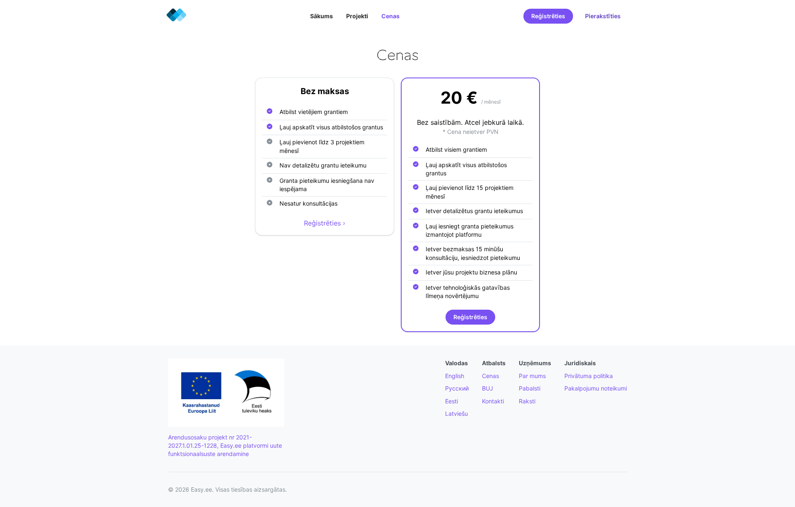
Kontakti (493, 401)
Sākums (321, 15)
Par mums (532, 375)
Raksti (527, 401)
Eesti (451, 401)
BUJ (487, 388)
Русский (457, 388)
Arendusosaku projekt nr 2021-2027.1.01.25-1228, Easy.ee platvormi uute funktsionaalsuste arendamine (225, 446)
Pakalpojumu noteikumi (595, 388)
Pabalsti (529, 388)
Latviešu (456, 413)
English (454, 375)
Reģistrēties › (324, 223)
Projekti (357, 15)
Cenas (390, 15)
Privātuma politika (588, 375)
